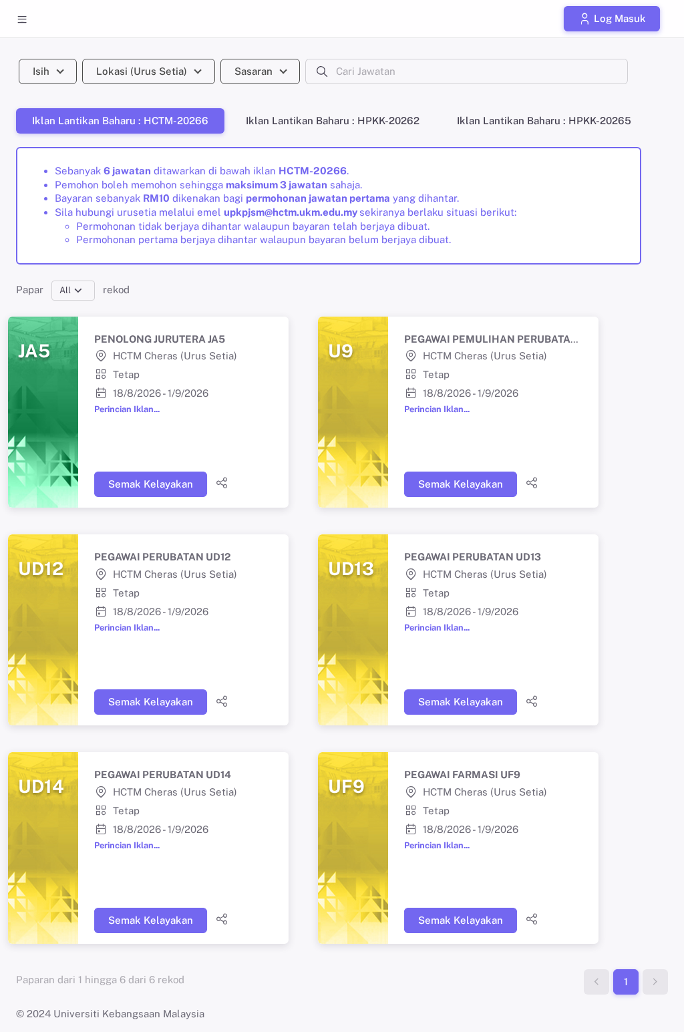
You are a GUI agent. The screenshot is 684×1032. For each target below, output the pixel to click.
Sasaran (253, 71)
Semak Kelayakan (150, 484)
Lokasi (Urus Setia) (141, 71)
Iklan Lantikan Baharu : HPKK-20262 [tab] (332, 120)
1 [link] (626, 981)
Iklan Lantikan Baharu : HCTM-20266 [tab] (120, 120)
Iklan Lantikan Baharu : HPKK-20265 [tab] (544, 120)
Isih (41, 71)
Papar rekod (73, 289)
